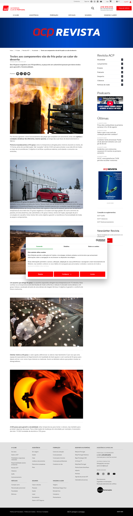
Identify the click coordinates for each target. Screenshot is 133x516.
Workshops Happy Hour (59, 488)
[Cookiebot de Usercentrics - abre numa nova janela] (97, 240)
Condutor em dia (58, 464)
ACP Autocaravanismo (105, 222)
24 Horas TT (78, 461)
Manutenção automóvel (18, 488)
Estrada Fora (56, 491)
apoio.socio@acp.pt (102, 466)
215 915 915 (106, 7)
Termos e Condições (42, 512)
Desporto (110, 76)
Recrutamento (101, 479)
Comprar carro (15, 485)
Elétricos (13, 494)
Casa (33, 458)
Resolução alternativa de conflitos (106, 484)
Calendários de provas (81, 480)
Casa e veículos (36, 485)
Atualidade (35, 50)
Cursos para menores (59, 458)
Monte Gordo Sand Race (82, 467)
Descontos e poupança (38, 464)
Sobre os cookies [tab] (93, 246)
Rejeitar (40, 274)
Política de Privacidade (16, 512)
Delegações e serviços (103, 463)
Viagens (55, 485)
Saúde (34, 455)
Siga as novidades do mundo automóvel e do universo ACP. (110, 235)
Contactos (77, 1)
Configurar (65, 274)
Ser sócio (13, 452)
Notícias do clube (110, 85)
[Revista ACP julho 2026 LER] (110, 184)
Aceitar (92, 274)
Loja (107, 1)
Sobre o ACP (14, 455)
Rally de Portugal (80, 452)
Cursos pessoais (57, 455)
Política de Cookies (30, 512)
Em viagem (35, 452)
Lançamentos (110, 64)
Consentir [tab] (39, 246)
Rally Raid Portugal (80, 464)
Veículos (14, 481)
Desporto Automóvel (82, 447)
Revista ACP (25, 50)
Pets (33, 467)
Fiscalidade (14, 491)
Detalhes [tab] (66, 246)
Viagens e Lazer (58, 481)
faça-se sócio (124, 8)
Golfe (12, 474)
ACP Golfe (101, 216)
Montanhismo (57, 497)
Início (11, 50)
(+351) (104, 455)
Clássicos (110, 80)
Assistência (36, 447)
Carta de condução (58, 452)
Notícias (77, 473)
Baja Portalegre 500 (81, 458)
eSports (77, 470)
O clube (17, 50)
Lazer (33, 494)
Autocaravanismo (16, 477)
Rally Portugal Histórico (82, 455)
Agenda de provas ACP (81, 476)
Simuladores (35, 497)
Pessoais (34, 488)
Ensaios (110, 68)
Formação (56, 447)
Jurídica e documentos (38, 461)
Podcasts (110, 72)
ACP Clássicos (102, 219)
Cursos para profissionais (60, 461)
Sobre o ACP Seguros (38, 500)
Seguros (35, 481)
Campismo (56, 494)
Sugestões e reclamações (104, 481)
